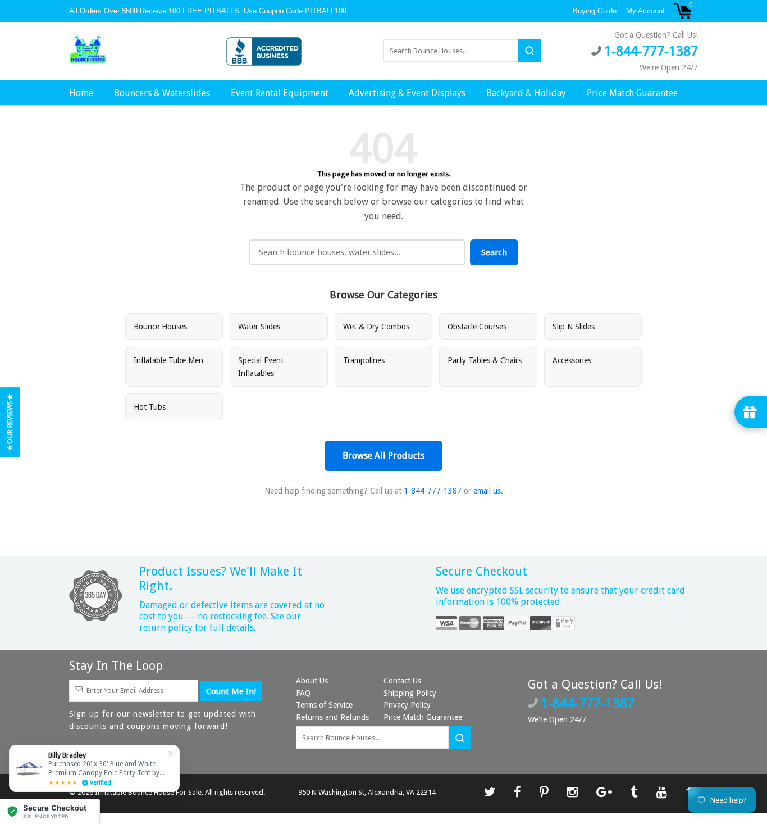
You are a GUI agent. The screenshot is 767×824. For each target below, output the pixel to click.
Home (81, 93)
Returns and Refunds (332, 717)
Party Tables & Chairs (485, 360)
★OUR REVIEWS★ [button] (10, 422)
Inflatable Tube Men (168, 360)
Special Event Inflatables (261, 366)
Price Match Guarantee (632, 93)
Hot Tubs (150, 406)
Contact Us (402, 680)
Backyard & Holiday (526, 93)
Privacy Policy (407, 704)
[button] (50, 811)
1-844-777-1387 (433, 490)
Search (494, 252)
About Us (312, 680)
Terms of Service (324, 704)
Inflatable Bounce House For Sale (148, 792)
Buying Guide (595, 11)
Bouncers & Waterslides (162, 93)
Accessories (572, 360)
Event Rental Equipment (279, 93)
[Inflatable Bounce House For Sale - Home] (88, 50)
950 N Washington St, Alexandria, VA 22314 (367, 792)
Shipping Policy (409, 693)
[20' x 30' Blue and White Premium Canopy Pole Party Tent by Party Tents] (94, 768)
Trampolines (364, 360)
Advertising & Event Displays (407, 93)
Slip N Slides (574, 326)
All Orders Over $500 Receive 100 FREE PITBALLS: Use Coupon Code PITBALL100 (209, 11)
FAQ (303, 693)
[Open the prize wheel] (750, 412)
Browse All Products (383, 455)
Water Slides (259, 326)
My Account (645, 11)
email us (487, 490)
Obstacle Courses (477, 326)
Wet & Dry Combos (376, 326)
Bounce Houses (160, 326)
